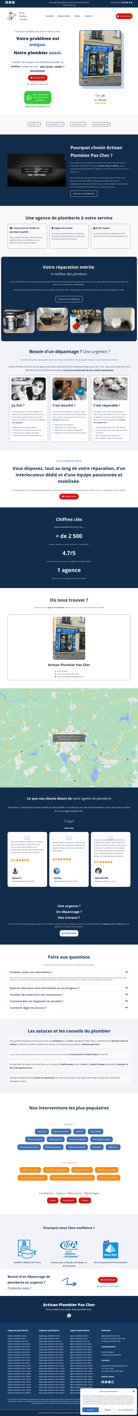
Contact (89, 16)
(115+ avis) (69, 828)
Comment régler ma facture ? (28, 1008)
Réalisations (64, 16)
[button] (134, 1391)
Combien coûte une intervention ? (31, 972)
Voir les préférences (126, 1410)
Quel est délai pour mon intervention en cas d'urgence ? (45, 988)
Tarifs (77, 16)
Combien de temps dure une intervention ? (36, 994)
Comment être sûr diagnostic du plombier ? (37, 1001)
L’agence (49, 16)
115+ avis (102, 100)
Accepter (90, 1410)
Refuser (108, 1410)
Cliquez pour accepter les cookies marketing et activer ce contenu (37, 170)
